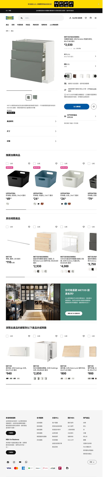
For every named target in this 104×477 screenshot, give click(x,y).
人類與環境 (71, 430)
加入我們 (70, 426)
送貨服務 (39, 423)
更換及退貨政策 (57, 426)
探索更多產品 (87, 454)
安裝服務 (39, 433)
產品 (12, 31)
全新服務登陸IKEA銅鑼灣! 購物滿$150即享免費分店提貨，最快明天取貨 (55, 10)
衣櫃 (84, 433)
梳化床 (85, 436)
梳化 (84, 426)
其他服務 (39, 440)
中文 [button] (91, 462)
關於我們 (70, 423)
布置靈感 (20, 25)
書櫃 (84, 440)
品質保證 (55, 433)
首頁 (7, 31)
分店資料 (70, 433)
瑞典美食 (44, 25)
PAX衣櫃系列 (87, 447)
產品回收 (55, 447)
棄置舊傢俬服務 (42, 436)
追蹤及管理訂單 (57, 443)
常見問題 (55, 440)
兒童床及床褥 (87, 443)
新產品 (28, 25)
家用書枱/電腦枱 (88, 450)
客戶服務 (55, 423)
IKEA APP (71, 440)
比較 (11, 163)
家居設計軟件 (56, 430)
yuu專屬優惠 (54, 25)
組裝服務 (39, 430)
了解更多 (10, 433)
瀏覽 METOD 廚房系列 (74, 313)
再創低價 (36, 25)
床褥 (84, 423)
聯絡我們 (55, 436)
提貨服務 (39, 426)
